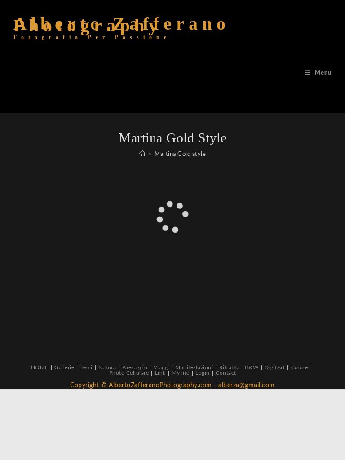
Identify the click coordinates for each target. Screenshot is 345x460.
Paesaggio (135, 367)
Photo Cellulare (129, 373)
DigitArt (275, 367)
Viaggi (161, 367)
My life (181, 373)
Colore (299, 367)
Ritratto (229, 367)
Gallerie (64, 367)
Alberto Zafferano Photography (121, 31)
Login (202, 373)
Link (160, 373)
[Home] (142, 154)
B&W (252, 367)
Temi (86, 367)
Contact (226, 373)
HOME (40, 367)
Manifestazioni (194, 367)
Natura (107, 367)
